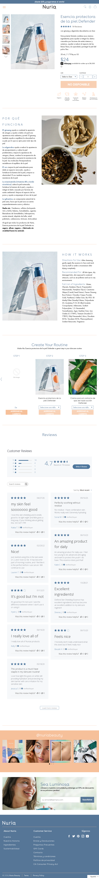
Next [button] (97, 379)
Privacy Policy (38, 875)
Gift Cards (38, 848)
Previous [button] (1, 379)
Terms (26, 875)
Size (62, 73)
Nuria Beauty (14, 875)
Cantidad (82, 73)
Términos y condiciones (44, 856)
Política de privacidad (44, 860)
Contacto (38, 852)
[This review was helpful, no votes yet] (38, 532)
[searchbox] (15, 484)
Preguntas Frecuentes (43, 845)
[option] (16, 385)
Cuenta (7, 837)
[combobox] (83, 490)
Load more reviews (49, 708)
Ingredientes (10, 845)
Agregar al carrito (16, 412)
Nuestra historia (12, 841)
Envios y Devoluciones (43, 841)
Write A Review (81, 466)
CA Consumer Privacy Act (45, 864)
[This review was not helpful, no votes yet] (42, 532)
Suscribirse (87, 800)
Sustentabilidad (11, 848)
